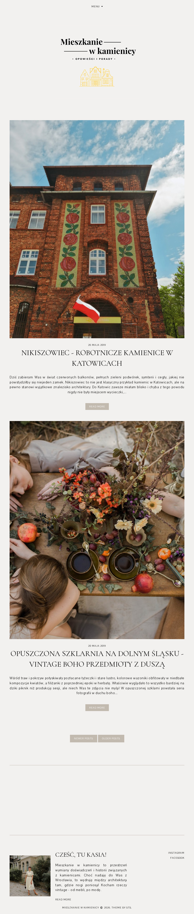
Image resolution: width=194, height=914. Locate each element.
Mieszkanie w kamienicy (80, 907)
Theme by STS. (122, 907)
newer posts (83, 738)
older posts (111, 738)
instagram (176, 852)
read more (63, 899)
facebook (177, 857)
